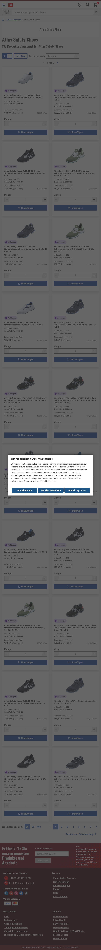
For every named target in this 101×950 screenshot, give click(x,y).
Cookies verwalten (51, 490)
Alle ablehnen (24, 490)
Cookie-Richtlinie (49, 481)
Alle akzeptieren (77, 490)
